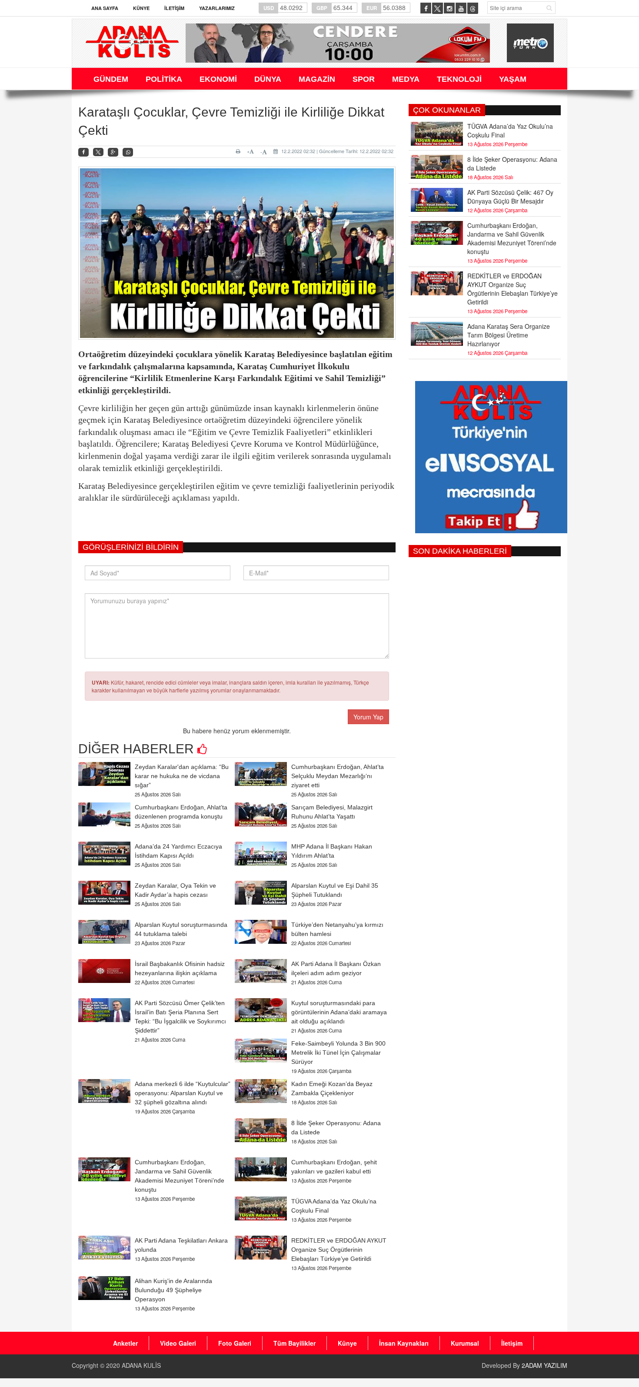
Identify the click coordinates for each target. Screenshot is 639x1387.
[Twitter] (98, 152)
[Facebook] (83, 152)
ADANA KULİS (141, 1365)
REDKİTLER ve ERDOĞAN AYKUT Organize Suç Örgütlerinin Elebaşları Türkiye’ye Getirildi (338, 1249)
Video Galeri (178, 1343)
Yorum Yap (368, 716)
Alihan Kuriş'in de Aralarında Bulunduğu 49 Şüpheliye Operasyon (173, 1290)
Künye (141, 8)
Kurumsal (465, 1343)
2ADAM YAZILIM (544, 1365)
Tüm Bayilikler (294, 1343)
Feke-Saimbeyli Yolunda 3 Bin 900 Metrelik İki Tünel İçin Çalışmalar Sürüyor (338, 1052)
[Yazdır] (239, 151)
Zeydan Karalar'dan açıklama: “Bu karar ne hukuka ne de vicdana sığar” (182, 776)
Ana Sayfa (104, 8)
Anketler (125, 1343)
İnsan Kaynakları (404, 1343)
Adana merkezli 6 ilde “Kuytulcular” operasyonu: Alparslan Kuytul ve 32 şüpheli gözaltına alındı (182, 1093)
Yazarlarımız (217, 8)
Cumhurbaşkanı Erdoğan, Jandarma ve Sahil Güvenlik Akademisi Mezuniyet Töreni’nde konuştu (511, 238)
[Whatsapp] (128, 152)
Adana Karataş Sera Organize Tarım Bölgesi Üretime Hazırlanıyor (508, 335)
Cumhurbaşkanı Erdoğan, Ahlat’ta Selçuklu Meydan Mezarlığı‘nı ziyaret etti (337, 776)
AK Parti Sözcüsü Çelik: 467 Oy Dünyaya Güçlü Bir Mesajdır (510, 196)
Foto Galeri (234, 1343)
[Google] (113, 152)
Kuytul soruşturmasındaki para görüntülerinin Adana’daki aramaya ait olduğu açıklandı (339, 1012)
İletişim (174, 8)
